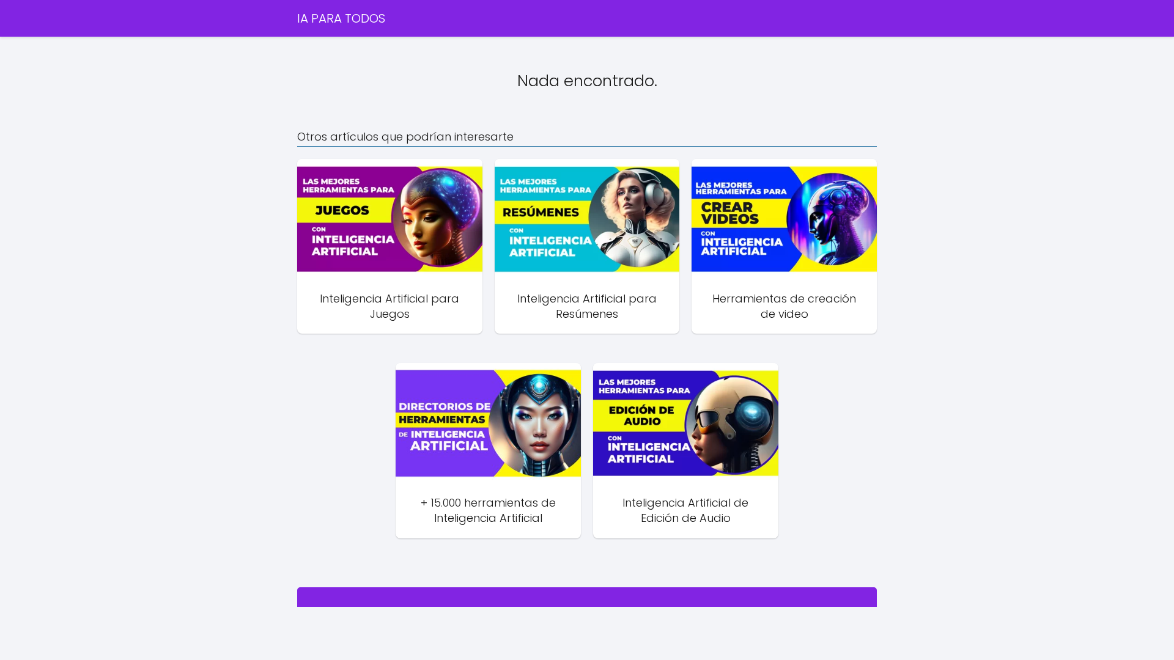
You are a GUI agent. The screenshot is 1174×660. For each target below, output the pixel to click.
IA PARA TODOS (341, 18)
